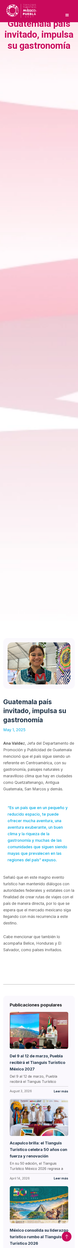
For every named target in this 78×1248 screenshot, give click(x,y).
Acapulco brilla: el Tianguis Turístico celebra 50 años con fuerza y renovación (38, 1149)
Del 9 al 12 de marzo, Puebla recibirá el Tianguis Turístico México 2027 (37, 1062)
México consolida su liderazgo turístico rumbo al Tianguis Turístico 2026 (39, 1237)
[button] (67, 15)
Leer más (61, 1091)
